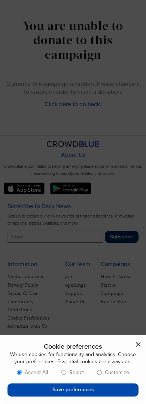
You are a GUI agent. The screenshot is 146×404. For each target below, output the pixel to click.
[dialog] (73, 369)
